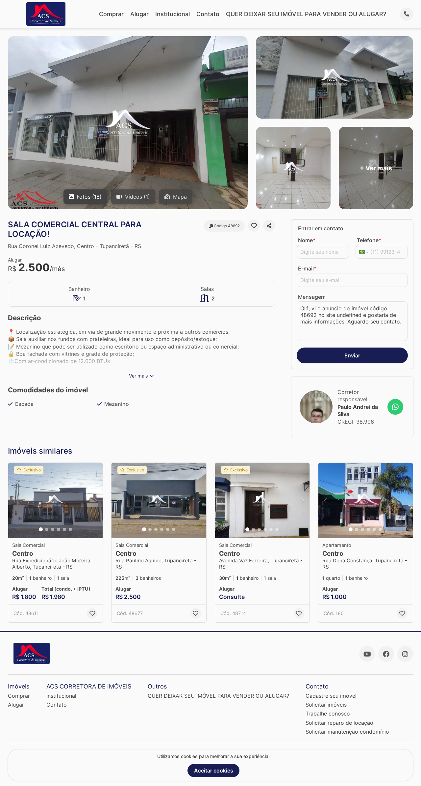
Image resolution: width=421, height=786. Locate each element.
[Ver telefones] (406, 14)
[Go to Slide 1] (41, 529)
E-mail (307, 268)
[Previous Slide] (15, 501)
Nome (306, 240)
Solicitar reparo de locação (339, 722)
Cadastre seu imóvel (331, 695)
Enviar (352, 355)
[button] (55, 501)
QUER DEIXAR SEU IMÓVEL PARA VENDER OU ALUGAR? (306, 14)
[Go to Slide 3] (52, 529)
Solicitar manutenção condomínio (347, 731)
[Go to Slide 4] (58, 529)
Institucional (172, 14)
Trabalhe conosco (328, 713)
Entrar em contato (320, 228)
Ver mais (138, 376)
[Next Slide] (96, 501)
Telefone (369, 240)
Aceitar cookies (213, 770)
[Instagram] (405, 654)
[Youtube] (367, 654)
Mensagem (312, 297)
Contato (207, 14)
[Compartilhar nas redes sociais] (269, 226)
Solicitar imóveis (326, 704)
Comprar (111, 14)
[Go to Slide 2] (46, 529)
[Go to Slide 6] (70, 529)
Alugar (139, 14)
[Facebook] (386, 654)
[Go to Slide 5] (64, 529)
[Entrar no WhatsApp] (395, 407)
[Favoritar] (254, 226)
